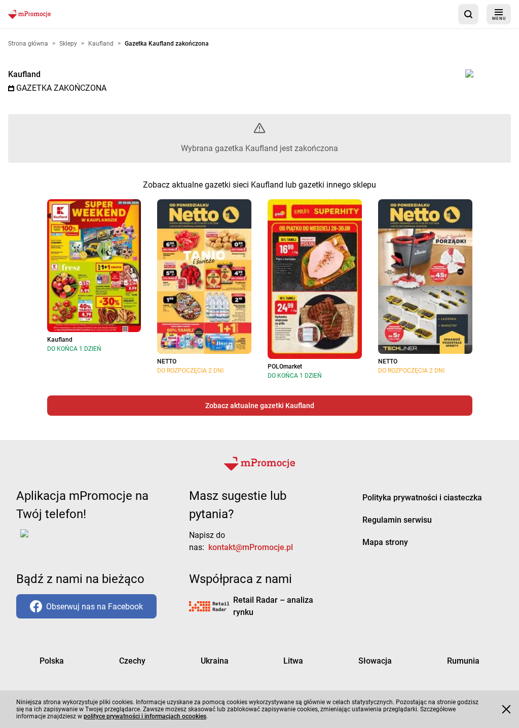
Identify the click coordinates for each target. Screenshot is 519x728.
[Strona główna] (29, 14)
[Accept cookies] (506, 709)
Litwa (293, 661)
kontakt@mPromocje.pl (250, 547)
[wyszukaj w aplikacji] (468, 14)
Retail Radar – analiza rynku (273, 606)
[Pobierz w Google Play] (56, 539)
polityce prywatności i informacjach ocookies (145, 716)
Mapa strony (385, 542)
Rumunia (463, 661)
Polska (52, 661)
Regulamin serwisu (397, 520)
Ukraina (215, 661)
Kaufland (24, 74)
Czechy (132, 661)
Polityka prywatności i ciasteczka (422, 497)
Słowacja (375, 661)
